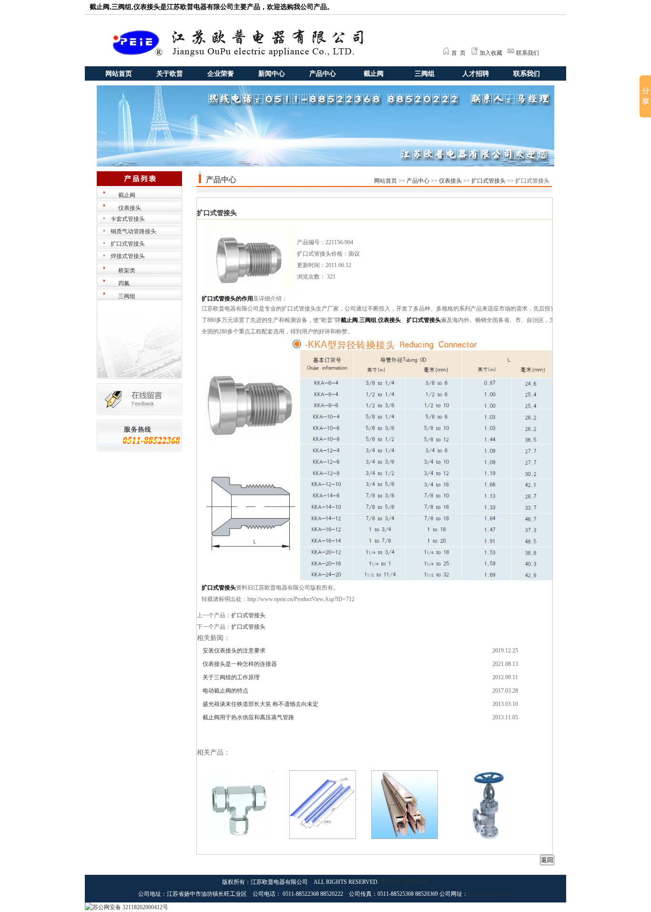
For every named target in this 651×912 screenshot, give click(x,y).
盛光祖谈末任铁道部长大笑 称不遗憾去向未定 (260, 704)
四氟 (124, 283)
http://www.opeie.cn (490, 894)
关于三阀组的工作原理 (231, 677)
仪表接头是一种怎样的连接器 (240, 664)
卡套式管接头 (128, 219)
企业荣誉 (220, 73)
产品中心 (322, 73)
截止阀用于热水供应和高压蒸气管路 (248, 717)
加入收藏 (490, 53)
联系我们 (527, 53)
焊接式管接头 (128, 256)
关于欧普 (169, 73)
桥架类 (126, 270)
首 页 (458, 53)
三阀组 (425, 73)
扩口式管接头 (128, 243)
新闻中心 (271, 73)
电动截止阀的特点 (225, 690)
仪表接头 (129, 208)
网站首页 (118, 73)
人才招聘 (475, 73)
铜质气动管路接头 (133, 231)
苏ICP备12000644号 (404, 882)
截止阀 (374, 73)
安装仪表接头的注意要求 (234, 650)
